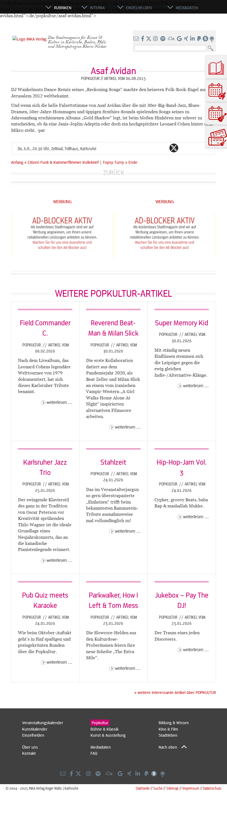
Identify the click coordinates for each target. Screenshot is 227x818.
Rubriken (62, 7)
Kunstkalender (34, 728)
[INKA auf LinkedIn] (193, 38)
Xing (207, 148)
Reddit (184, 148)
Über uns (30, 746)
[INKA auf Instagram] (156, 38)
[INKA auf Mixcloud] (172, 38)
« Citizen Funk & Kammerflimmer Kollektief (62, 162)
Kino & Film (168, 728)
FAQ (94, 753)
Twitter (173, 148)
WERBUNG (62, 201)
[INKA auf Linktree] (212, 39)
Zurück (113, 172)
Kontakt (29, 753)
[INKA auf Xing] (186, 38)
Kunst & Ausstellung (108, 735)
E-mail (140, 148)
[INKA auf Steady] (205, 39)
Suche (157, 788)
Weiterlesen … (59, 402)
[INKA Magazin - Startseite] (21, 9)
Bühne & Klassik (104, 728)
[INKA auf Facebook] (143, 38)
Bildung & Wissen (174, 722)
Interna (97, 7)
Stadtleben (168, 735)
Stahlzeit (113, 462)
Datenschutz (212, 788)
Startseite (142, 788)
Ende (132, 162)
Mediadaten (101, 746)
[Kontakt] (136, 38)
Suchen (212, 48)
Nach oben (168, 746)
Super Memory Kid (181, 322)
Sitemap (172, 788)
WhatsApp (151, 148)
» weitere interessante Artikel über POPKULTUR (175, 692)
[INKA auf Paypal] (199, 38)
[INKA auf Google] (180, 38)
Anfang (17, 162)
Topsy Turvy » (115, 162)
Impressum (190, 788)
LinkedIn (196, 148)
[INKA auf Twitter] (148, 39)
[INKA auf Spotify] (163, 38)
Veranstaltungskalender (42, 722)
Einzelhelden (33, 735)
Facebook (162, 148)
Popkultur (32, 344)
